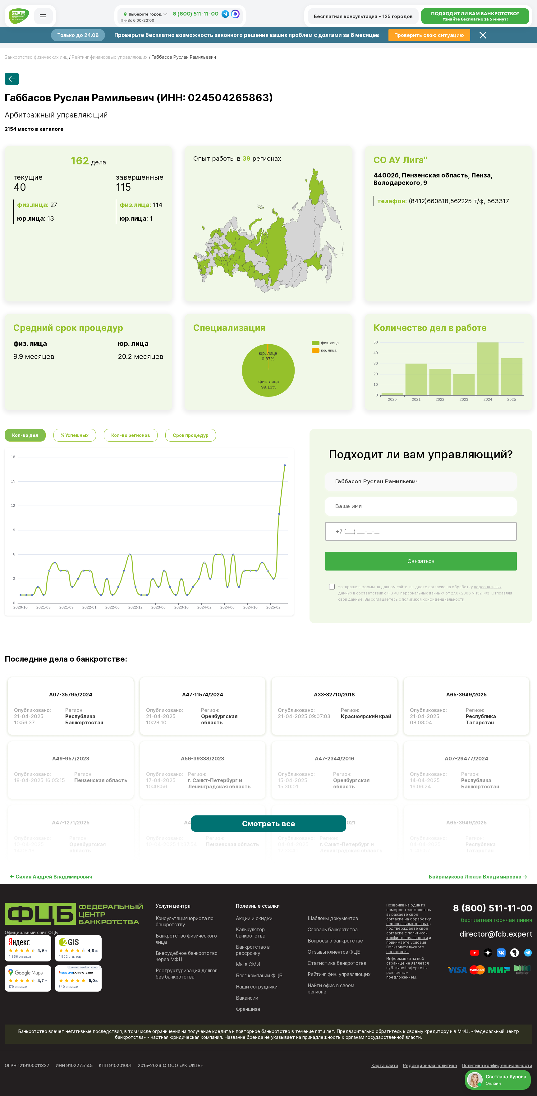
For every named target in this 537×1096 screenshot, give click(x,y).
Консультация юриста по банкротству (184, 921)
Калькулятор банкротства (250, 933)
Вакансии (247, 998)
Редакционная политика (430, 1065)
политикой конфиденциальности (407, 935)
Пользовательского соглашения (405, 949)
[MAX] (235, 14)
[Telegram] (225, 14)
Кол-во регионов (130, 435)
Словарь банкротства (333, 930)
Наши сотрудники (257, 987)
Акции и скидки (254, 918)
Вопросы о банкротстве (335, 941)
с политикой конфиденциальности (431, 599)
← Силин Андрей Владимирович (51, 877)
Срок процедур (191, 435)
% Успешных (75, 435)
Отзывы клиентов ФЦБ (334, 952)
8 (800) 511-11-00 (195, 14)
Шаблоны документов (333, 918)
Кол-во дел (25, 435)
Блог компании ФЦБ (259, 976)
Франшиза (248, 1009)
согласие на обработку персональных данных (408, 921)
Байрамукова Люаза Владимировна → (478, 877)
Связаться (420, 561)
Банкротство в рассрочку (253, 950)
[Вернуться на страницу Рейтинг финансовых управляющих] (12, 79)
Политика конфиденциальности (497, 1065)
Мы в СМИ (248, 964)
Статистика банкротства (337, 963)
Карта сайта (384, 1065)
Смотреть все (268, 823)
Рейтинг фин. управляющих (339, 974)
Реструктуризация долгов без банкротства (187, 974)
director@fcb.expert (496, 933)
